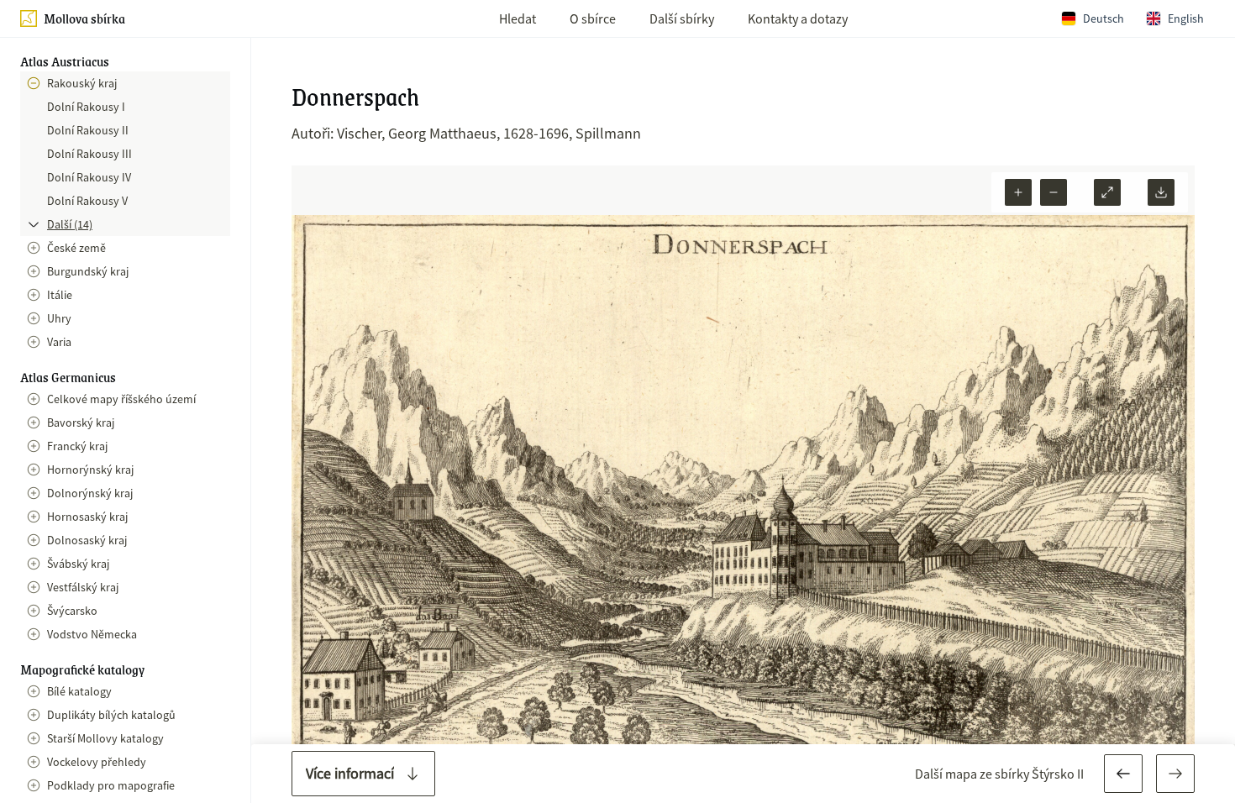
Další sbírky (681, 18)
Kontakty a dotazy (798, 18)
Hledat (517, 18)
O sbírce (593, 18)
